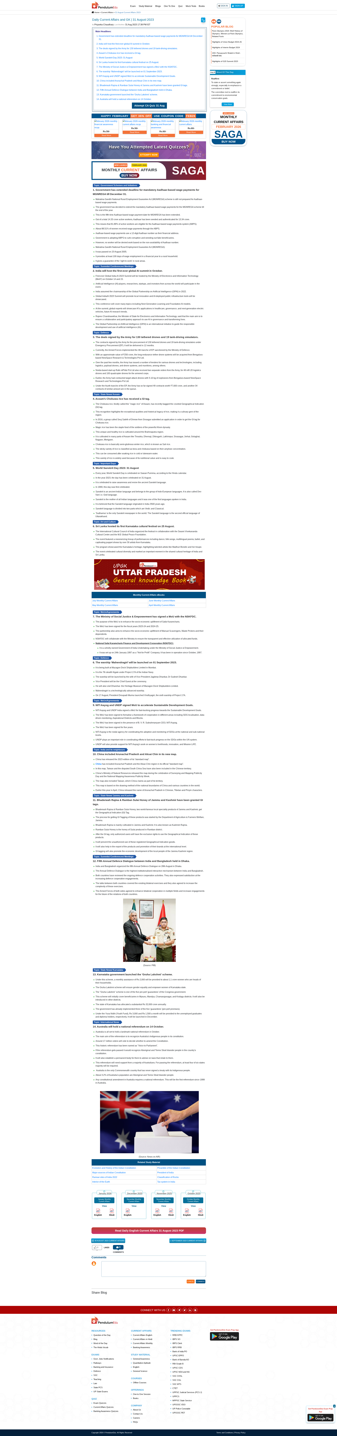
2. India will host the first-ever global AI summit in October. (123, 44)
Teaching (97, 1379)
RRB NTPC (177, 1335)
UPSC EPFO (178, 1355)
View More (228, 104)
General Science (140, 1371)
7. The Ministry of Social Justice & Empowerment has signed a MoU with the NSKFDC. (136, 67)
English (136, 1367)
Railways (97, 1363)
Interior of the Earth (101, 1182)
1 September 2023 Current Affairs (186, 1241)
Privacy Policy (240, 1433)
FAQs (135, 1422)
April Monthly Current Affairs (162, 605)
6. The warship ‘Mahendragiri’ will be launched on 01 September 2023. (129, 71)
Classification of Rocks (168, 1177)
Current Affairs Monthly (143, 1343)
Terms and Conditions (225, 1433)
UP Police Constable (181, 1409)
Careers (136, 1418)
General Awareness (141, 1359)
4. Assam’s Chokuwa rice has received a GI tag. (118, 53)
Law (95, 1383)
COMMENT (201, 1281)
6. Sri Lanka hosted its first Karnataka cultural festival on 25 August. (127, 62)
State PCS (98, 1387)
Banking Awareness (141, 1347)
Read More (106, 135)
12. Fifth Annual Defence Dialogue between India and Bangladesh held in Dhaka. (134, 90)
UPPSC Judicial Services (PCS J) (187, 1392)
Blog (95, 1339)
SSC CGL (176, 1380)
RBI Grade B (178, 1364)
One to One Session (141, 1394)
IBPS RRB (177, 1347)
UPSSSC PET (178, 1413)
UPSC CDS (177, 1368)
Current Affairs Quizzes (103, 1407)
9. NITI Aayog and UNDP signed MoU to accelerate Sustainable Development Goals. (136, 76)
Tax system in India (166, 1182)
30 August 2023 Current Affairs (109, 1241)
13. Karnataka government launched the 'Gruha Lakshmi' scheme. (127, 94)
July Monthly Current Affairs (105, 600)
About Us (137, 1410)
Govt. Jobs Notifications (103, 1359)
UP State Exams (100, 1391)
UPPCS (175, 1396)
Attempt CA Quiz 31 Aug (149, 105)
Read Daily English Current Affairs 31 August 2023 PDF (149, 1230)
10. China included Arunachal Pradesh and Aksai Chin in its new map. (129, 81)
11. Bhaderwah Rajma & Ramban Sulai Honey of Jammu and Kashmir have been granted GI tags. (142, 85)
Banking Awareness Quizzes (105, 1411)
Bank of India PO (179, 1351)
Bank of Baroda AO (180, 1359)
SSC (95, 1375)
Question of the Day (102, 1335)
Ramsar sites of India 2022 (104, 1177)
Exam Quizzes (99, 1403)
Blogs (158, 6)
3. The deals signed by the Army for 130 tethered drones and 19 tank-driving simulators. (137, 48)
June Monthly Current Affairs (162, 600)
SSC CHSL (177, 1376)
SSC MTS (176, 1384)
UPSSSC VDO (178, 1404)
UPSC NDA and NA (181, 1372)
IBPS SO (176, 1339)
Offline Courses (139, 1382)
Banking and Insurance (103, 1367)
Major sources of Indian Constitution (109, 1172)
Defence (97, 1371)
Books (202, 6)
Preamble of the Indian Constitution (173, 1168)
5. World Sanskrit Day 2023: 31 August (114, 58)
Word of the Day (100, 1343)
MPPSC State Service (182, 1400)
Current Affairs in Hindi (142, 1339)
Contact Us (138, 1414)
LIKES (106, 1247)
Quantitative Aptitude (142, 1363)
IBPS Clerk (177, 1343)
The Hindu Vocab (100, 1347)
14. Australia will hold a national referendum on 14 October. (123, 99)
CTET (175, 1388)
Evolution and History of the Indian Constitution (114, 1168)
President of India (165, 1172)
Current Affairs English (142, 1335)
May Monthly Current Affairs (105, 605)
